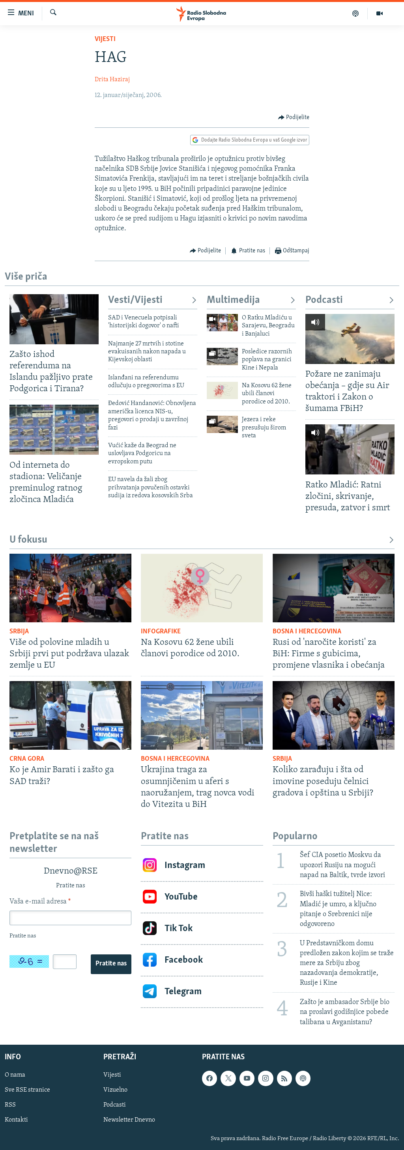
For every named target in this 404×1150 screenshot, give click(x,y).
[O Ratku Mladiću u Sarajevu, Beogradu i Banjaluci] (222, 322)
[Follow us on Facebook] (209, 1078)
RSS (10, 1105)
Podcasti (324, 300)
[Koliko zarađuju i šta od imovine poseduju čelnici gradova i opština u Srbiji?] (334, 715)
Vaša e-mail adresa (40, 901)
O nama (15, 1075)
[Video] (379, 13)
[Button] (294, 117)
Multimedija (233, 300)
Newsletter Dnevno (129, 1120)
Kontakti (16, 1120)
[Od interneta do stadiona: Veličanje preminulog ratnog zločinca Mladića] (54, 430)
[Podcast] (356, 13)
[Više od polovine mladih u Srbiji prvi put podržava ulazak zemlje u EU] (70, 588)
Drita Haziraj (112, 80)
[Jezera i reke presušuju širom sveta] (222, 424)
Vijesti (105, 39)
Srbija (19, 631)
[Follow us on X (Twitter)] (228, 1078)
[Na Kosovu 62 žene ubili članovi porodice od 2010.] (222, 390)
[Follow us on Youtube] (246, 1078)
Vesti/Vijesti (135, 300)
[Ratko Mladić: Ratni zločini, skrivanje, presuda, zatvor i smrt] (350, 449)
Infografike (161, 631)
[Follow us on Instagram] (265, 1078)
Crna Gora (26, 759)
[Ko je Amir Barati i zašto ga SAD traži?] (70, 715)
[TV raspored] (303, 1078)
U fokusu (28, 540)
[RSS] (284, 1078)
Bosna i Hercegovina (307, 631)
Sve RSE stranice (27, 1090)
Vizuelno (115, 1090)
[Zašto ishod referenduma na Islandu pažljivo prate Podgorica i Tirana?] (54, 319)
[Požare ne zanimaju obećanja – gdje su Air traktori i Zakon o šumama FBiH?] (350, 339)
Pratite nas (111, 963)
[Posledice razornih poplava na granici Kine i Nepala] (222, 356)
